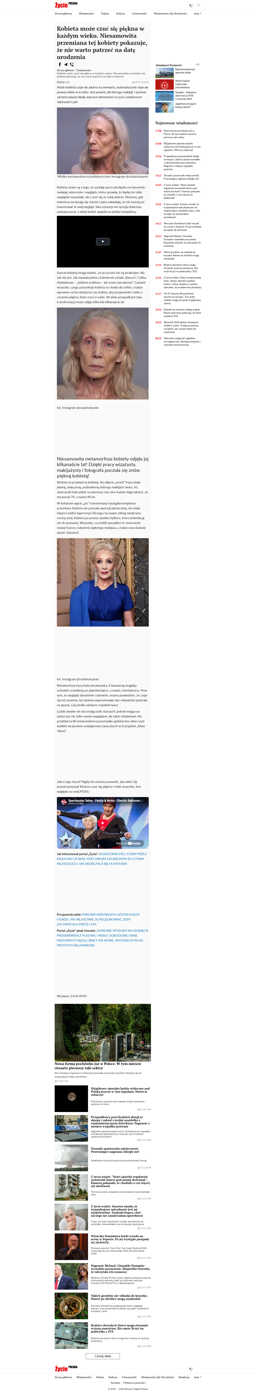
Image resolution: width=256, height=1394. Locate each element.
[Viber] (72, 64)
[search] (198, 5)
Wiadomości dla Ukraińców (170, 13)
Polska (105, 13)
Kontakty (115, 1383)
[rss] (190, 5)
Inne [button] (196, 13)
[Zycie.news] (66, 5)
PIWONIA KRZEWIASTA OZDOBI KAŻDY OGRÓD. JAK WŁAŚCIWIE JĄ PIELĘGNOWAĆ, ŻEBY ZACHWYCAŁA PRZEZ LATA (98, 919)
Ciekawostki (139, 13)
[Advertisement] (103, 432)
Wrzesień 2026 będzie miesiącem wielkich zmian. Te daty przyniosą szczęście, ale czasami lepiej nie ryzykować (181, 327)
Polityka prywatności (134, 1383)
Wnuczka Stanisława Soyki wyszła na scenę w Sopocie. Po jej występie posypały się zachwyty (182, 226)
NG (68, 82)
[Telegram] (66, 64)
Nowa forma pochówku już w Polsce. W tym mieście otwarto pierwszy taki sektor (180, 134)
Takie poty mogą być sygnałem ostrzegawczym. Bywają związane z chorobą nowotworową (182, 341)
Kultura (120, 13)
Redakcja (184, 1377)
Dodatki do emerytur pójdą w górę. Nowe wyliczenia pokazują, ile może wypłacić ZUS (182, 312)
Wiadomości (86, 13)
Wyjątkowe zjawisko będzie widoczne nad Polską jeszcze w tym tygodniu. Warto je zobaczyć (182, 146)
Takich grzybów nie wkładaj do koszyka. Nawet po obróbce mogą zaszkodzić (181, 255)
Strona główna (63, 13)
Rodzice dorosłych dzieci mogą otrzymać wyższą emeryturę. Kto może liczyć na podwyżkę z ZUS (181, 268)
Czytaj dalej (103, 1356)
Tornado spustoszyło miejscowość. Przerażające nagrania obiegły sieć (182, 177)
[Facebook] (60, 64)
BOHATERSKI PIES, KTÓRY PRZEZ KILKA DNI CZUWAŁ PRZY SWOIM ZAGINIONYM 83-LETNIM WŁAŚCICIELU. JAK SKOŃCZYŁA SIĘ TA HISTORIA (102, 859)
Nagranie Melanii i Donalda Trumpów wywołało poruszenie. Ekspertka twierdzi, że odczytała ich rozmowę (182, 241)
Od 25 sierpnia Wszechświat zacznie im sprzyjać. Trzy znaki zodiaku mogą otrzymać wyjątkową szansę (182, 298)
